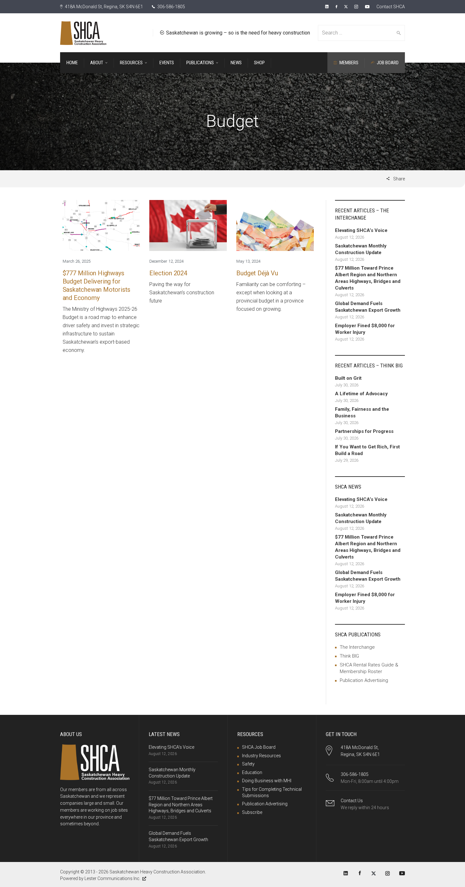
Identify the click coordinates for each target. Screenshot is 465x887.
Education (252, 772)
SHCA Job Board (259, 747)
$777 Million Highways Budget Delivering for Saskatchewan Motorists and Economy (97, 285)
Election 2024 (168, 273)
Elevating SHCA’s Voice (171, 747)
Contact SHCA (390, 6)
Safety (248, 763)
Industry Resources (261, 755)
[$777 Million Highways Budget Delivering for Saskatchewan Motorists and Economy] (101, 225)
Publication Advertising (364, 680)
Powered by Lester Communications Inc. (100, 878)
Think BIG (349, 656)
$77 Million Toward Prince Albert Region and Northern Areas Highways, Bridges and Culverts (181, 804)
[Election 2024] (188, 225)
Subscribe (252, 812)
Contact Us (352, 800)
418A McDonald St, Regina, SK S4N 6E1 (103, 6)
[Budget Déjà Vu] (275, 225)
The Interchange (357, 647)
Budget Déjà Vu (257, 273)
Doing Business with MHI (266, 780)
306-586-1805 (170, 6)
